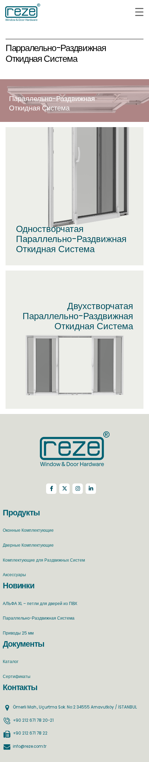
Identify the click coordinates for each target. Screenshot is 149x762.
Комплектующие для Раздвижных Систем (44, 560)
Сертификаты (16, 676)
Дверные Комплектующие (28, 545)
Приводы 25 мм (18, 633)
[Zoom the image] (74, 435)
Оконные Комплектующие (28, 530)
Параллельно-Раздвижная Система (38, 618)
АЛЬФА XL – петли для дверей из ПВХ (40, 603)
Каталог (10, 661)
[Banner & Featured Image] (74, 196)
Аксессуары (14, 575)
